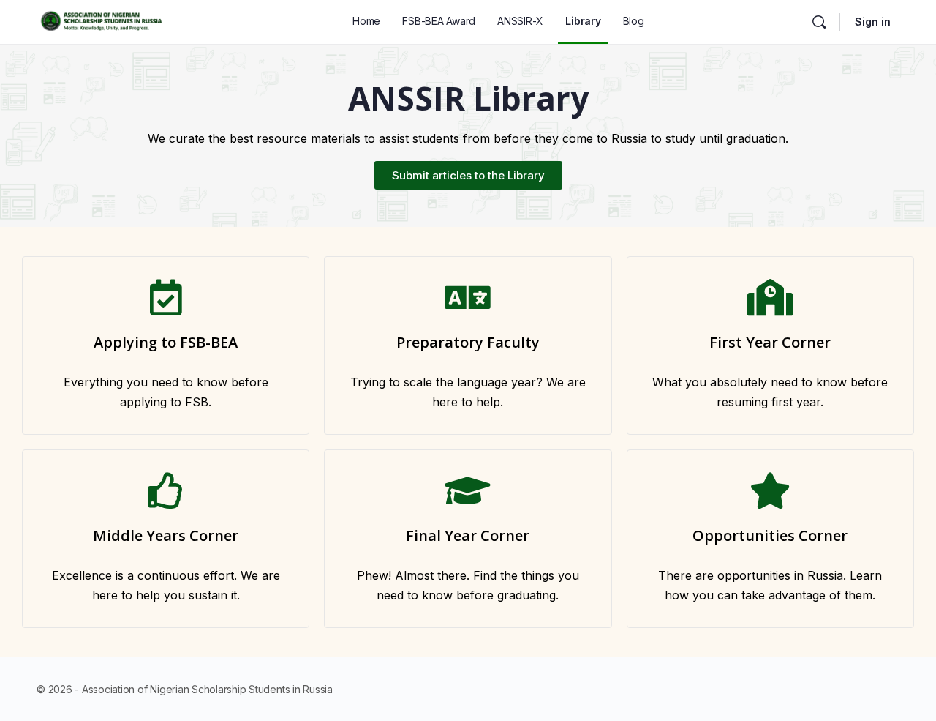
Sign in (873, 21)
